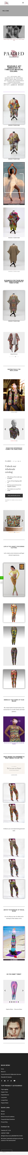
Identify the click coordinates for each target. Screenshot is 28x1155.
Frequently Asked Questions (8, 1119)
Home (2, 1069)
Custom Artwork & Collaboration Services (11, 1074)
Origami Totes (4, 1092)
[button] (5, 344)
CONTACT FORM (5, 1133)
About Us (3, 1072)
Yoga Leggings (4, 1089)
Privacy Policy (4, 1122)
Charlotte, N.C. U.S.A (6, 1130)
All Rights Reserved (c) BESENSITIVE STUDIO (12, 1136)
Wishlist (3, 1111)
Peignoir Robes (4, 1103)
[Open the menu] (23, 2)
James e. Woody (17, 85)
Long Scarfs (4, 1097)
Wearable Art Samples (6, 1077)
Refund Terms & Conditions (7, 1116)
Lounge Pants (4, 1100)
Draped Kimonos (5, 1095)
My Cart (3, 1114)
